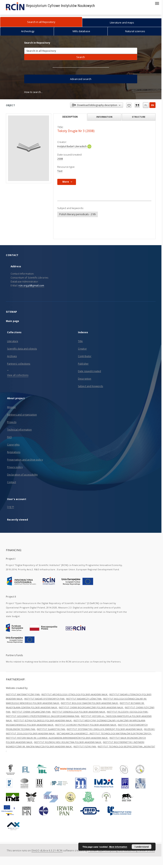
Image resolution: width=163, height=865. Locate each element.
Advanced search (80, 79)
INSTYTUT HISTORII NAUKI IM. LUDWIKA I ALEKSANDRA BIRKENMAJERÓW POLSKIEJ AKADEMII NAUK (57, 737)
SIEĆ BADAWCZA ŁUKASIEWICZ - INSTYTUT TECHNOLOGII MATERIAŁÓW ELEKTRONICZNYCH (104, 733)
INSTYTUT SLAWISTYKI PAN (51, 729)
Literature (12, 341)
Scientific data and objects (22, 348)
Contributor (84, 356)
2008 (60, 158)
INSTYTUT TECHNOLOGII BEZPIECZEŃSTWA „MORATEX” (126, 746)
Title (80, 341)
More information (118, 846)
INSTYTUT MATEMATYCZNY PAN (23, 694)
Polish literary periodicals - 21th (77, 214)
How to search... (33, 92)
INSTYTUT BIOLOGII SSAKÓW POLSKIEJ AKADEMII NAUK (90, 703)
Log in (10, 506)
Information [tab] (104, 116)
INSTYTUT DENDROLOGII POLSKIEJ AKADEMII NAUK (79, 711)
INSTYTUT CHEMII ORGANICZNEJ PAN (31, 711)
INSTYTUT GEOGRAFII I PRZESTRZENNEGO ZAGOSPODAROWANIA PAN (43, 716)
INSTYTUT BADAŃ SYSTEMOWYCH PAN (44, 698)
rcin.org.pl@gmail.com (31, 285)
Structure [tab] (138, 116)
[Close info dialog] (137, 105)
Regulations (13, 452)
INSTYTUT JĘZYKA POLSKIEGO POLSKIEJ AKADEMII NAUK (43, 720)
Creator (82, 348)
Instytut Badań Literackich (72, 146)
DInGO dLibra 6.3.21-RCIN (47, 850)
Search (80, 57)
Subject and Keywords (90, 386)
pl (145, 105)
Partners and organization (22, 414)
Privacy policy (15, 467)
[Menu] (156, 3)
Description (84, 378)
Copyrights (13, 444)
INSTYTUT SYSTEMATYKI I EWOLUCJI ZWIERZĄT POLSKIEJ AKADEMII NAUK (105, 729)
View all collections (17, 375)
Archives (12, 356)
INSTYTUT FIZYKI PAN (84, 746)
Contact (11, 482)
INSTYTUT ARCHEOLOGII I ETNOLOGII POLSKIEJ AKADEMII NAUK (74, 694)
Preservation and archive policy (25, 459)
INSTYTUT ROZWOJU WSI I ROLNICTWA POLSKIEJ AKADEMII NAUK (68, 742)
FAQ (9, 437)
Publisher (83, 363)
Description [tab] (70, 116)
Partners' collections (18, 363)
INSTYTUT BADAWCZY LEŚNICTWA (84, 698)
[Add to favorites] (129, 105)
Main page (12, 321)
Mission (11, 407)
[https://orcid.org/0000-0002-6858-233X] (89, 146)
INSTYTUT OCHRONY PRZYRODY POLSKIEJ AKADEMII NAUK (86, 724)
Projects (11, 422)
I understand (142, 846)
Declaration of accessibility (22, 474)
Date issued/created (89, 371)
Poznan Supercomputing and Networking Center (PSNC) (121, 850)
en (152, 105)
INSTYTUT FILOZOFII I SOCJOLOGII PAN (127, 711)
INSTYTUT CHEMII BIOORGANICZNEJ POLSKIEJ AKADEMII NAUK (91, 707)
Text (59, 171)
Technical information (19, 429)
